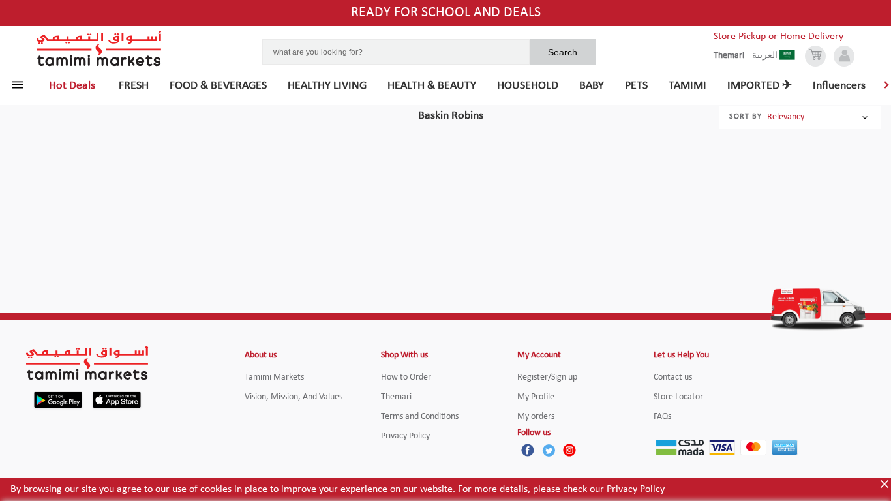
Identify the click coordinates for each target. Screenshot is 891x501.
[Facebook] (527, 450)
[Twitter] (548, 450)
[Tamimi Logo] (99, 49)
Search (562, 52)
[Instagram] (569, 450)
